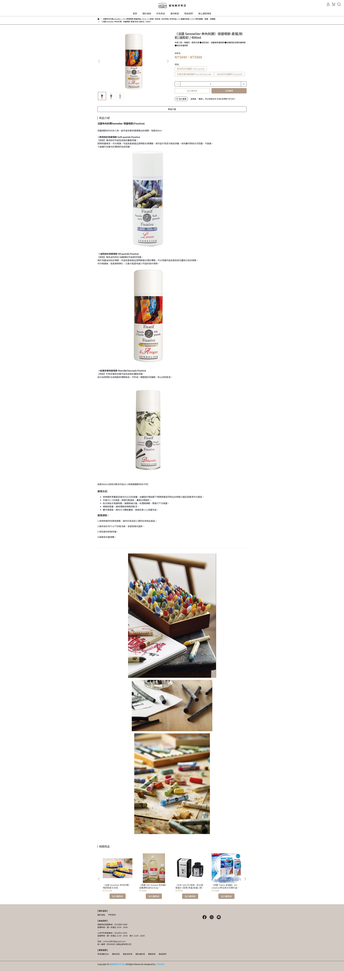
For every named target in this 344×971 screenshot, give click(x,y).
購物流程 (116, 954)
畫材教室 (174, 13)
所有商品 (160, 13)
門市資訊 (112, 914)
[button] (167, 61)
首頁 (135, 13)
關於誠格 (146, 13)
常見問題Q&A (103, 954)
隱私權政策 (140, 954)
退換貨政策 (127, 954)
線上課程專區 (204, 13)
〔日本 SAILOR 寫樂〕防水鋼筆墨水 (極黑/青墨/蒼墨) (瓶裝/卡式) (190, 886)
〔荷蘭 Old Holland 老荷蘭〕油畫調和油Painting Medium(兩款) (153, 886)
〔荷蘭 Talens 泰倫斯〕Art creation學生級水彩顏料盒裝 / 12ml (226, 886)
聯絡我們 (188, 13)
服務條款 (152, 954)
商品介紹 (172, 109)
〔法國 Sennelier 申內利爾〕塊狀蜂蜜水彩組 (117, 886)
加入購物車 (192, 90)
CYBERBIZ (160, 964)
